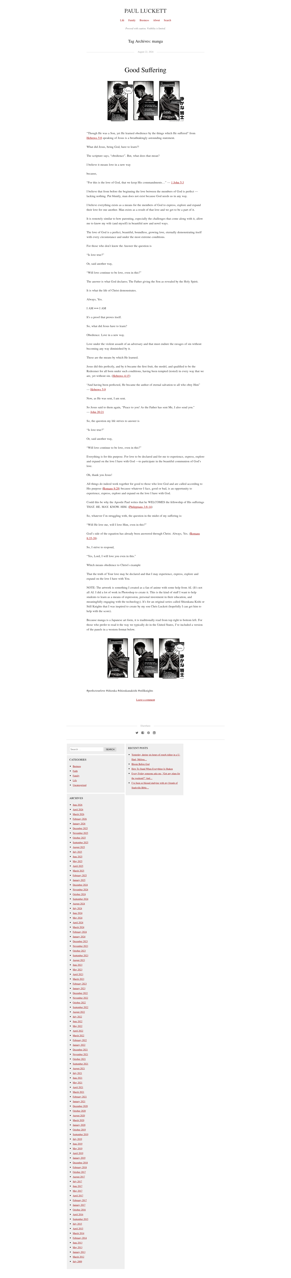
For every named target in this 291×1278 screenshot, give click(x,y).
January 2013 (79, 1252)
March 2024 (78, 927)
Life (122, 20)
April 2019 (78, 1153)
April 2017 (78, 1195)
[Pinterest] (148, 732)
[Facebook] (142, 732)
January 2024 (79, 936)
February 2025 (80, 875)
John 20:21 (97, 412)
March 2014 (78, 1233)
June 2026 (77, 804)
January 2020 (79, 1124)
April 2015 (78, 1228)
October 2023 (79, 950)
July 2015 (77, 1223)
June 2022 (77, 1021)
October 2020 (79, 1110)
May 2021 (77, 1082)
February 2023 (80, 983)
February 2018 (80, 1167)
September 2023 (80, 955)
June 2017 (77, 1186)
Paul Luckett (145, 10)
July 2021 (77, 1073)
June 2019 (77, 1143)
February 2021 (80, 1096)
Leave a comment (145, 699)
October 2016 (79, 1209)
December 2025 (80, 828)
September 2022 (80, 1007)
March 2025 (78, 870)
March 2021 (78, 1092)
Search (167, 20)
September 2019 (80, 1134)
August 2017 (79, 1176)
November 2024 (80, 889)
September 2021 (80, 1063)
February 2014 (80, 1237)
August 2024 (79, 903)
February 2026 (80, 818)
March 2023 (78, 979)
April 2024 (78, 922)
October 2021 (79, 1059)
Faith (75, 771)
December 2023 (80, 941)
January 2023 (79, 988)
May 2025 (77, 861)
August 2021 (79, 1068)
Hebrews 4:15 (121, 376)
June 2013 (77, 1242)
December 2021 (80, 1049)
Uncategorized (79, 785)
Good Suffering (145, 69)
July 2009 (77, 1261)
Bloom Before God (141, 764)
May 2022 (77, 1026)
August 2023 (79, 960)
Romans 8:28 (111, 488)
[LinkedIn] (154, 732)
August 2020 (79, 1115)
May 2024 (77, 917)
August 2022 (79, 1011)
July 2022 (77, 1016)
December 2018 (80, 1162)
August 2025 (79, 847)
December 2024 (80, 884)
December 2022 (80, 993)
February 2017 (80, 1200)
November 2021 (80, 1054)
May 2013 (77, 1247)
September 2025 (80, 842)
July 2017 (77, 1181)
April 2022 (78, 1030)
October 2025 (79, 837)
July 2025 (77, 851)
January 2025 (79, 880)
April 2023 (78, 974)
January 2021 (79, 1101)
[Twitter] (137, 732)
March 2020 (78, 1120)
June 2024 (77, 913)
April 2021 (78, 1087)
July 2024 (77, 908)
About (156, 20)
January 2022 (79, 1044)
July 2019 (77, 1139)
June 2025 (77, 856)
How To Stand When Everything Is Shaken (152, 768)
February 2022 (80, 1040)
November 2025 (80, 833)
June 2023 (77, 964)
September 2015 (80, 1219)
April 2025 (78, 866)
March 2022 (78, 1035)
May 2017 (77, 1190)
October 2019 (79, 1129)
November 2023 (80, 946)
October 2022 (79, 1002)
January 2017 (79, 1205)
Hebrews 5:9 (98, 389)
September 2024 (80, 898)
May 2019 (77, 1148)
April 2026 (78, 809)
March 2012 (78, 1256)
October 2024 (79, 894)
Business (144, 20)
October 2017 (79, 1172)
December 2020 (80, 1106)
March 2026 (78, 814)
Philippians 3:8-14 (140, 507)
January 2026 (79, 823)
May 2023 (77, 969)
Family (132, 20)
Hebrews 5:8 (94, 138)
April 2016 (78, 1214)
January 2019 (79, 1157)
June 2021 (77, 1077)
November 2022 (80, 997)
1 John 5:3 (177, 182)
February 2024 (80, 931)
